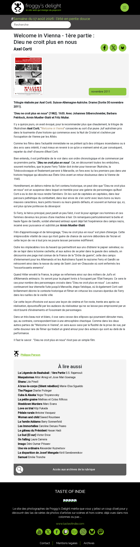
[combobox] (41, 25)
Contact (45, 543)
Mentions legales (67, 543)
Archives (89, 543)
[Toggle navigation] (124, 7)
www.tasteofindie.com (70, 523)
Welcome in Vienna (52, 128)
